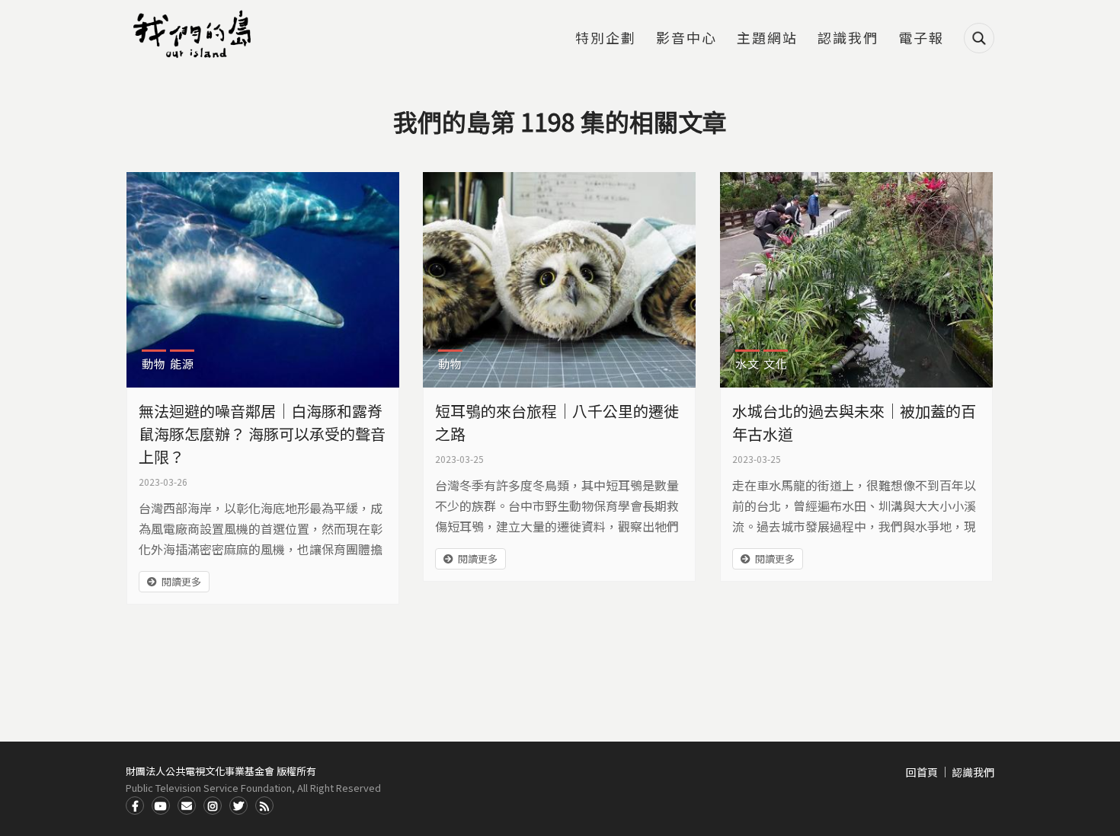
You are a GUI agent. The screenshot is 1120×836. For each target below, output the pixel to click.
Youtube (161, 805)
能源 (182, 364)
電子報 (921, 38)
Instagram (212, 805)
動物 (154, 364)
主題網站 (767, 38)
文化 (775, 364)
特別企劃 (605, 38)
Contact (187, 805)
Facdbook (135, 805)
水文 (747, 364)
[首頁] (194, 34)
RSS (264, 805)
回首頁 (922, 772)
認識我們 (848, 38)
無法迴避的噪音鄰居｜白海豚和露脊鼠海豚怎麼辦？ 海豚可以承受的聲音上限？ (262, 433)
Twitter (238, 805)
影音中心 (686, 38)
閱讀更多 (181, 581)
